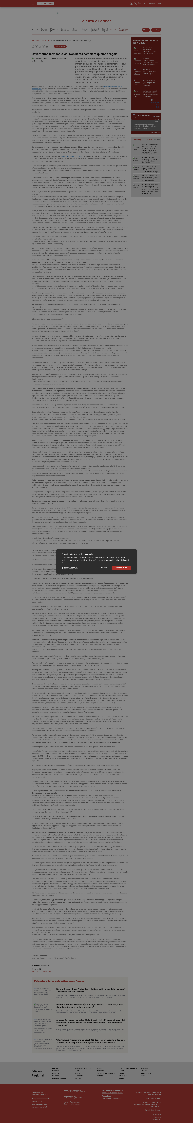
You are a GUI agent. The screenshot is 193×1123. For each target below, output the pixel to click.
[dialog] (96, 561)
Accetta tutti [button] (121, 568)
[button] (70, 568)
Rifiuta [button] (104, 568)
